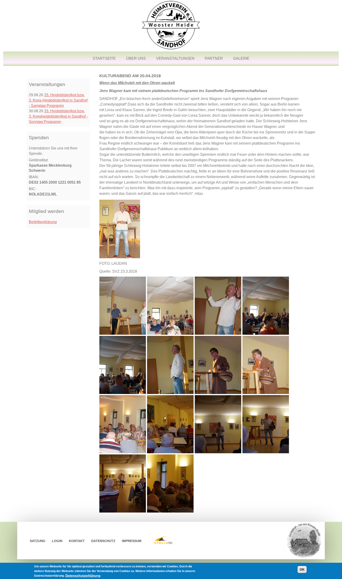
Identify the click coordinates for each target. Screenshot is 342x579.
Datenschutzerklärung (83, 575)
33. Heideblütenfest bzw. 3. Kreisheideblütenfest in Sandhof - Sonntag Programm (58, 116)
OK (302, 569)
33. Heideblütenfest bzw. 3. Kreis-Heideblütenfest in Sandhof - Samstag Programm (58, 100)
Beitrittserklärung (43, 222)
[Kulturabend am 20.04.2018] (122, 305)
